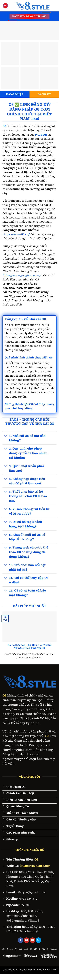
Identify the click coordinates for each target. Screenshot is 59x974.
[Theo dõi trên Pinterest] (26, 940)
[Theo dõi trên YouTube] (32, 940)
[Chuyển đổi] (5, 436)
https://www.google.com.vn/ (21, 275)
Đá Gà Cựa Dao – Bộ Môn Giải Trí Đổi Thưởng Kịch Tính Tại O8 (29, 646)
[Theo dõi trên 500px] (38, 940)
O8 (4, 695)
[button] (5, 6)
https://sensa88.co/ (16, 234)
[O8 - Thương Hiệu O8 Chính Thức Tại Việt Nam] (32, 5)
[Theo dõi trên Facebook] (20, 940)
